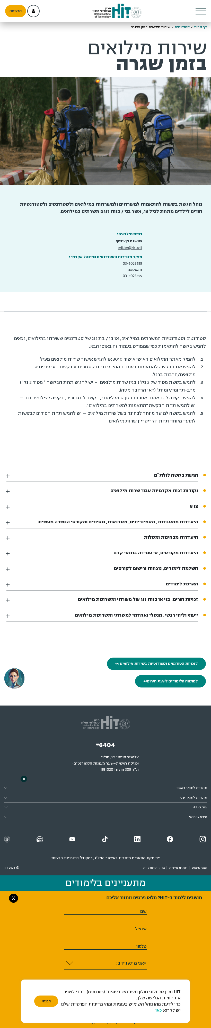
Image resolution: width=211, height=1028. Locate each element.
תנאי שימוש (199, 868)
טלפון (141, 946)
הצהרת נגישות (178, 868)
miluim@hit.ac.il (130, 248)
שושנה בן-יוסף (129, 241)
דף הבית (200, 27)
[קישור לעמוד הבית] (117, 11)
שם (143, 911)
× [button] (24, 778)
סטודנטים (182, 27)
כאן (158, 1010)
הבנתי (46, 1001)
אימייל (141, 929)
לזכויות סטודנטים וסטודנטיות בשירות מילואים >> (156, 663)
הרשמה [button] (16, 11)
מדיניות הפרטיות (154, 868)
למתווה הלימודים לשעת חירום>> (170, 681)
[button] (201, 11)
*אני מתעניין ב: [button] (131, 963)
